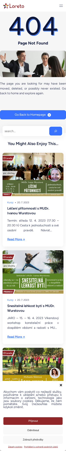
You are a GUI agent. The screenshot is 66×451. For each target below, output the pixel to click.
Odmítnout (33, 430)
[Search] (55, 131)
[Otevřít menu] (61, 5)
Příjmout (33, 420)
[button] (61, 385)
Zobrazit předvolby (33, 439)
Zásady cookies (15, 447)
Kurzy (10, 202)
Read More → (16, 239)
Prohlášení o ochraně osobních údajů (41, 447)
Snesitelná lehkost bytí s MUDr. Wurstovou (31, 308)
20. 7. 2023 (23, 202)
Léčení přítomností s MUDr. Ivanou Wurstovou (28, 210)
